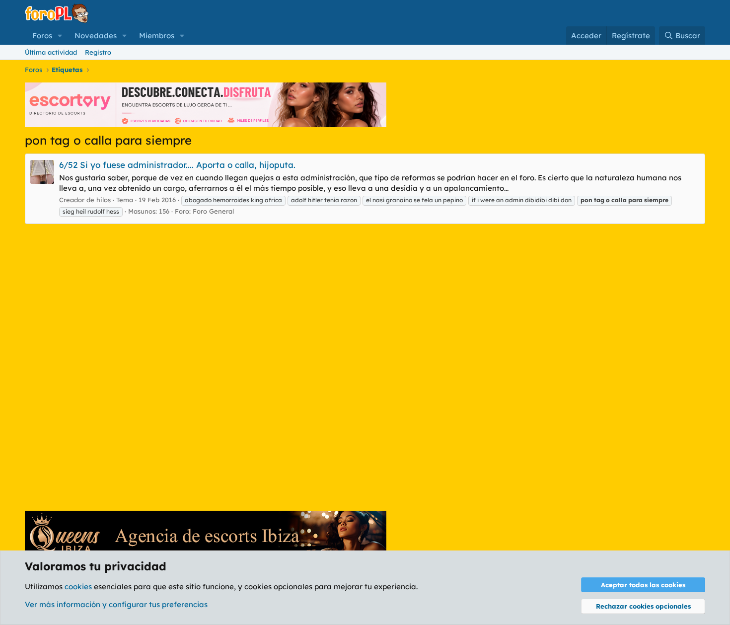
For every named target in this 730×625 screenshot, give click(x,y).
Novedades (95, 35)
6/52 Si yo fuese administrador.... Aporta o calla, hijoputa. (177, 164)
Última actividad (51, 52)
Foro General (213, 211)
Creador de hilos (85, 200)
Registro (98, 52)
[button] (60, 35)
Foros (42, 35)
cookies (78, 586)
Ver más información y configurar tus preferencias (116, 604)
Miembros (156, 35)
